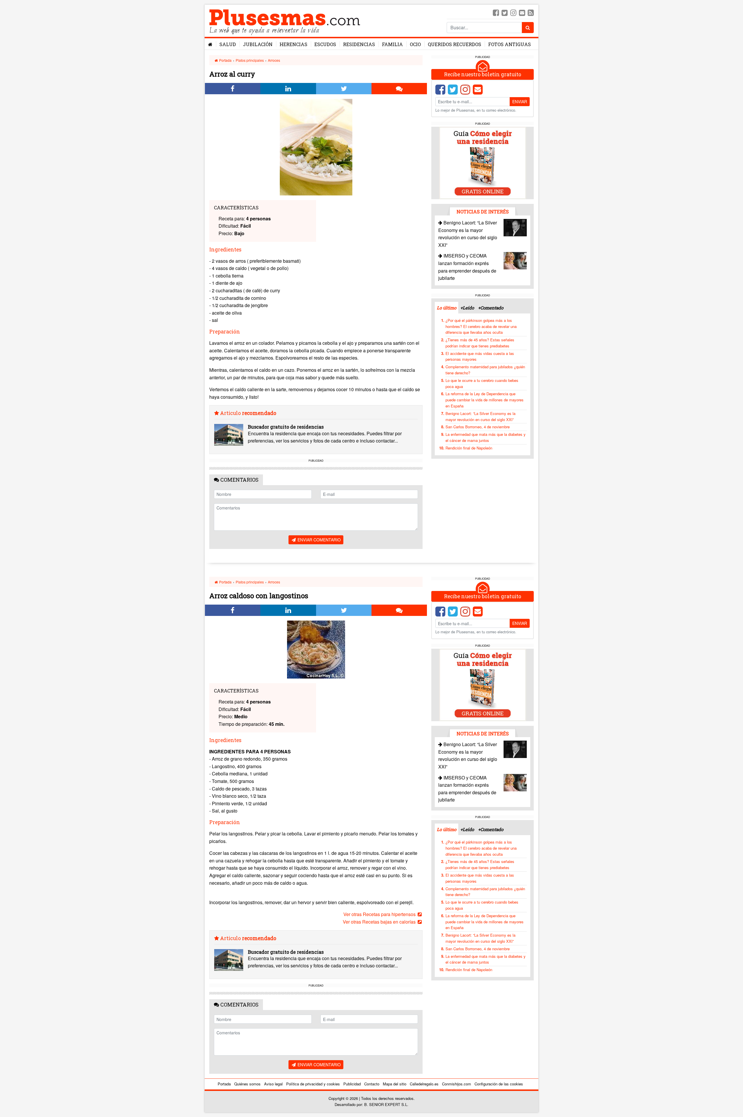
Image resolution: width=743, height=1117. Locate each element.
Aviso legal (273, 1084)
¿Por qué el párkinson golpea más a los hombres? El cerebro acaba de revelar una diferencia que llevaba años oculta (481, 326)
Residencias (359, 44)
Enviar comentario (318, 540)
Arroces (274, 60)
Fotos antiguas (509, 44)
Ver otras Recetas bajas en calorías (380, 921)
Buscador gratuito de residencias (286, 427)
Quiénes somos (247, 1084)
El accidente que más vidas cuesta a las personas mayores (480, 356)
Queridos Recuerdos (454, 44)
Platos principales (250, 60)
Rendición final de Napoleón (469, 448)
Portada (225, 60)
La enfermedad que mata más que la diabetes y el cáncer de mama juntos (486, 437)
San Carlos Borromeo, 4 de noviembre (478, 426)
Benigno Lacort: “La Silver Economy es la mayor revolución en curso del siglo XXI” (480, 416)
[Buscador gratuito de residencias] (228, 435)
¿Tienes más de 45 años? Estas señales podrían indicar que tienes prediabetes (480, 343)
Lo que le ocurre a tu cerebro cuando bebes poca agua (482, 383)
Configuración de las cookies (499, 1084)
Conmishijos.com (456, 1084)
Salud (227, 44)
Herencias (293, 44)
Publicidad (352, 1084)
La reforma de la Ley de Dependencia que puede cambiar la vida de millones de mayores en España (485, 400)
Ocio (415, 44)
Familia (392, 44)
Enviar (519, 101)
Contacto (371, 1084)
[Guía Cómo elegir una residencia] (482, 162)
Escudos (325, 44)
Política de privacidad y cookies (313, 1084)
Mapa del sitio (394, 1084)
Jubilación (258, 44)
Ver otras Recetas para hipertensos (380, 914)
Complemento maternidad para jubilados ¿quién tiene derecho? (485, 370)
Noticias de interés (483, 211)
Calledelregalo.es (424, 1084)
